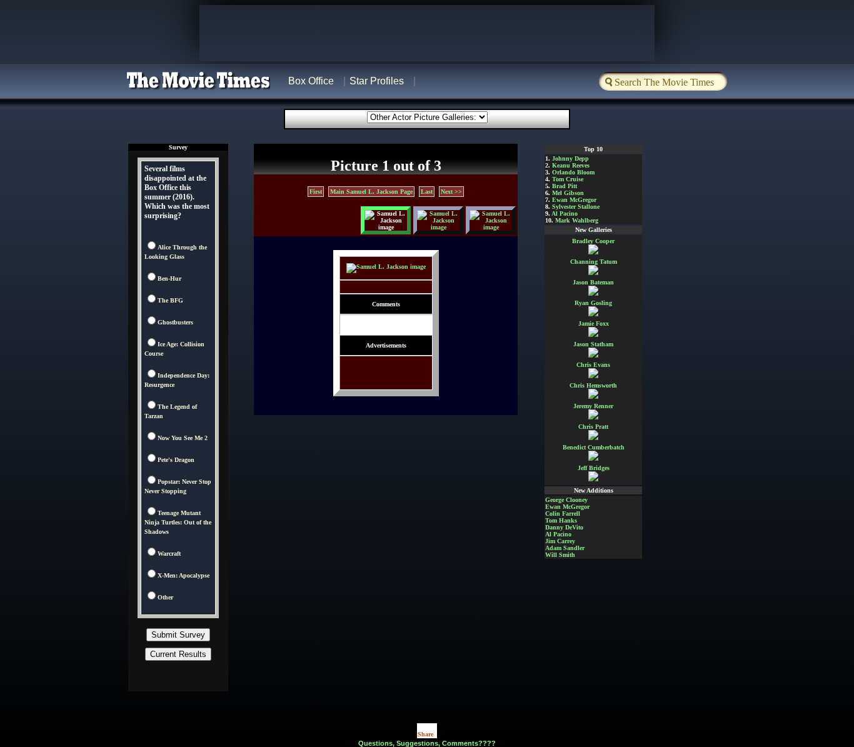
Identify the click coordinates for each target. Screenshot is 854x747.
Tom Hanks (561, 520)
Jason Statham (593, 344)
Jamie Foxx (593, 323)
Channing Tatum (593, 261)
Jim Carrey (560, 541)
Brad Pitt (564, 186)
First (315, 191)
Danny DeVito (564, 527)
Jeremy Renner (593, 406)
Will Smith (560, 554)
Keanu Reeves (571, 165)
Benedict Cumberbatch (594, 447)
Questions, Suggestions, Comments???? (427, 743)
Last (427, 191)
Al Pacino (564, 213)
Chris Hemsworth (593, 385)
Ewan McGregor (574, 199)
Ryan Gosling (593, 302)
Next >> (451, 191)
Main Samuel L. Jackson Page (371, 191)
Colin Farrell (562, 513)
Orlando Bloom (573, 172)
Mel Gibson (568, 192)
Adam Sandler (565, 547)
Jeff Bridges (594, 467)
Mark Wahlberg (576, 220)
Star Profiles (376, 81)
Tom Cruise (567, 179)
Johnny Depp (570, 158)
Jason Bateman (593, 282)
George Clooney (566, 499)
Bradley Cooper (593, 241)
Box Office (311, 81)
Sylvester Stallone (576, 206)
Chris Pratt (593, 426)
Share (425, 734)
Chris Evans (593, 364)
